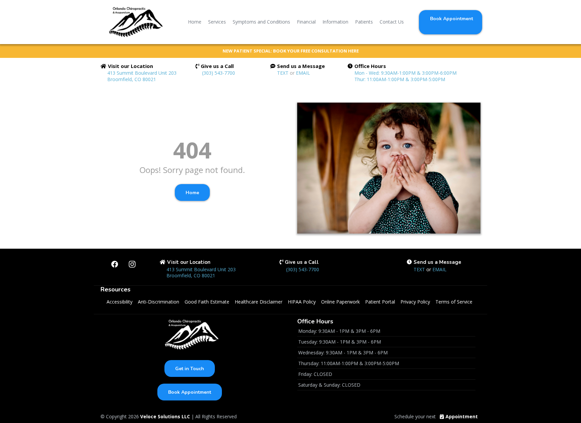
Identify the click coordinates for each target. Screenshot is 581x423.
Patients (364, 22)
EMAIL (303, 73)
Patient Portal (380, 301)
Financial (306, 22)
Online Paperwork (340, 301)
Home (194, 22)
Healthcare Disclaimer (258, 301)
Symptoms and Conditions (261, 22)
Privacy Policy (415, 301)
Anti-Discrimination (158, 301)
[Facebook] (114, 264)
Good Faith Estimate (207, 301)
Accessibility (119, 301)
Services (217, 22)
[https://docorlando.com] (134, 22)
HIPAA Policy (302, 301)
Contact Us (392, 22)
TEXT (283, 73)
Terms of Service (453, 301)
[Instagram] (132, 264)
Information (335, 22)
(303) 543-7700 (218, 73)
